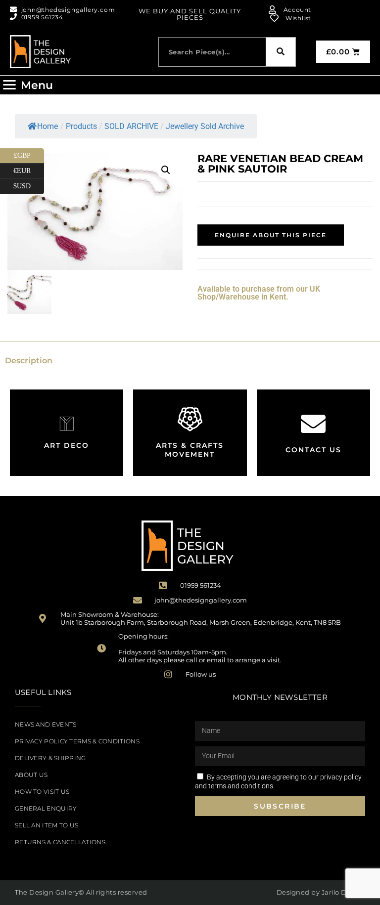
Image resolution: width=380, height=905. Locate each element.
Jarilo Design (344, 892)
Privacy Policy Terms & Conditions (77, 741)
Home (47, 126)
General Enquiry (46, 808)
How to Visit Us (42, 791)
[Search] (280, 52)
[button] (27, 85)
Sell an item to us (46, 825)
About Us (31, 774)
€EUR (28, 169)
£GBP (29, 153)
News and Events (46, 724)
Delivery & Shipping (50, 758)
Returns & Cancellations (60, 842)
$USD (28, 184)
